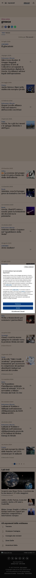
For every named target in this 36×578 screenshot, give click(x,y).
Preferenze (18, 303)
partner (23, 291)
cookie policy (8, 284)
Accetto (18, 308)
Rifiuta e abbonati (29, 266)
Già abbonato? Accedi (18, 311)
